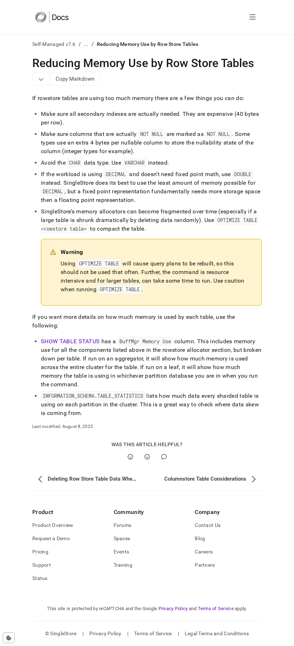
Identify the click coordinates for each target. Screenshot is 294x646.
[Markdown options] (41, 79)
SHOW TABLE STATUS (70, 341)
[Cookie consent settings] (9, 637)
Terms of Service (216, 608)
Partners (205, 565)
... (86, 44)
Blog (200, 538)
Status (40, 578)
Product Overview (52, 525)
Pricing (40, 552)
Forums (123, 525)
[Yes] (130, 457)
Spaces (122, 538)
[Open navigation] (252, 17)
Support (41, 565)
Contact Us (207, 525)
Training (123, 565)
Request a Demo (51, 538)
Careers (204, 552)
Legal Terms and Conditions (217, 633)
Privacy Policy (173, 608)
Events (121, 552)
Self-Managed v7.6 (54, 44)
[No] (147, 457)
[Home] (51, 17)
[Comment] (164, 457)
